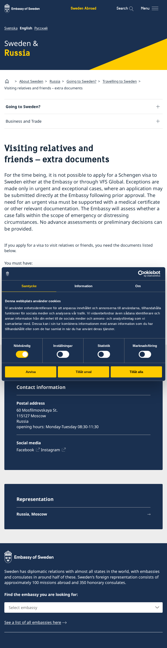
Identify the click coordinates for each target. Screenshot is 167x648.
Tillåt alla (136, 372)
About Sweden (31, 81)
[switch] (63, 354)
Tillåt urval (84, 372)
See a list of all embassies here (32, 622)
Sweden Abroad (83, 8)
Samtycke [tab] (29, 286)
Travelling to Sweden (120, 81)
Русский (41, 28)
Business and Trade (24, 121)
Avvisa (31, 372)
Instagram (50, 449)
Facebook (25, 449)
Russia (55, 81)
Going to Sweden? (81, 81)
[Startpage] (8, 81)
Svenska (11, 28)
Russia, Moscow (32, 514)
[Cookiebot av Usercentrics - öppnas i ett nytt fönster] (143, 273)
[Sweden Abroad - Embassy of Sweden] (26, 8)
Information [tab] (83, 286)
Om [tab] (138, 286)
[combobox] (83, 607)
